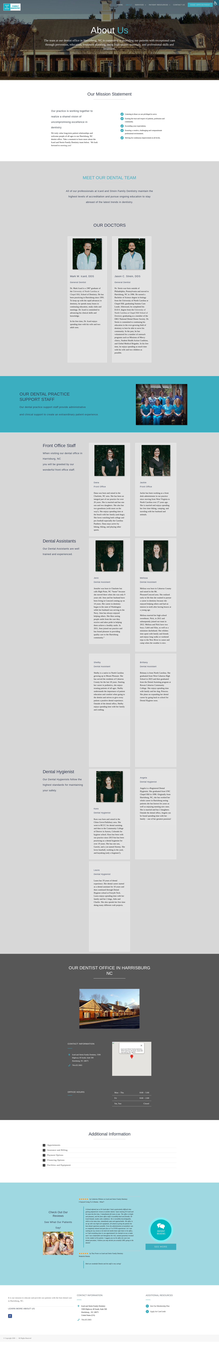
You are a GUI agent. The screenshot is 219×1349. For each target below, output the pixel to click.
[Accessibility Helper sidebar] (216, 2)
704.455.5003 (86, 1320)
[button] (131, 1057)
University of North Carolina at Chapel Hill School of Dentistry (131, 313)
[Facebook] (10, 1316)
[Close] (141, 1045)
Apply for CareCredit (158, 1311)
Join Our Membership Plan (159, 1306)
